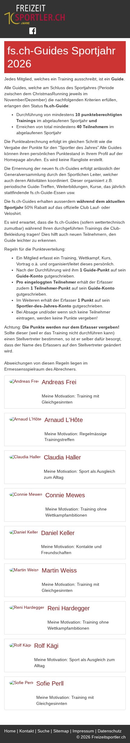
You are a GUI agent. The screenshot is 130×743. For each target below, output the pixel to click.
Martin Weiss (59, 570)
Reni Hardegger (68, 608)
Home (10, 730)
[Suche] (20, 31)
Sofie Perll (49, 683)
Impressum (83, 730)
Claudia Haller (62, 457)
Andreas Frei (59, 382)
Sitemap (61, 730)
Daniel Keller (58, 533)
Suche (43, 730)
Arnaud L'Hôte (63, 420)
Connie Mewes (65, 495)
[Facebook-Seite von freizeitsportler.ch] (32, 31)
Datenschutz (110, 730)
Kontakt (26, 730)
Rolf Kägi (46, 645)
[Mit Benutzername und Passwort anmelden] (9, 31)
